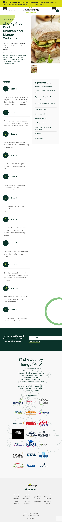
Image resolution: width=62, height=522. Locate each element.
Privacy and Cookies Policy (31, 515)
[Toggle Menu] (5, 9)
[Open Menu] (57, 10)
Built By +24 (31, 519)
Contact (48, 494)
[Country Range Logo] (31, 9)
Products (12, 11)
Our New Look (37, 501)
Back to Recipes (9, 19)
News (39, 494)
